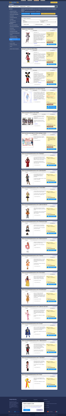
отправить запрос (52, 44)
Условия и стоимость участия (25, 401)
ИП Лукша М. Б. (49, 162)
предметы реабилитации (14, 12)
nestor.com (23, 0)
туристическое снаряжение (14, 14)
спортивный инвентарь (13, 17)
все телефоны (50, 42)
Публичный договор (47, 401)
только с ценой (26, 24)
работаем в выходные (39, 24)
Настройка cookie (46, 407)
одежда (11, 34)
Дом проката (49, 39)
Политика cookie (46, 405)
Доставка (48, 24)
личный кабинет (54, 2)
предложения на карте (26, 13)
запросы (28, 6)
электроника (12, 28)
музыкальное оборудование (14, 26)
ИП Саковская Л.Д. (49, 144)
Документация (36, 401)
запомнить (55, 28)
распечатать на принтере (36, 13)
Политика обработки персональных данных (50, 403)
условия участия (23, 6)
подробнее (35, 43)
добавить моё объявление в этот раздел (49, 13)
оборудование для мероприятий (12, 23)
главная (10, 6)
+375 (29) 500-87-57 (51, 40)
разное (11, 46)
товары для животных (13, 44)
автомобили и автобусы (13, 31)
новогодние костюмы (13, 36)
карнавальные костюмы (13, 37)
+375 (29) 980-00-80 (51, 163)
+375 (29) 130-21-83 (51, 125)
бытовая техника (12, 29)
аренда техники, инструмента (14, 48)
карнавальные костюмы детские (13, 39)
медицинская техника (13, 11)
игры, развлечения (13, 20)
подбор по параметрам (27, 18)
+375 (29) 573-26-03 (51, 103)
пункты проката (16, 6)
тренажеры (11, 19)
